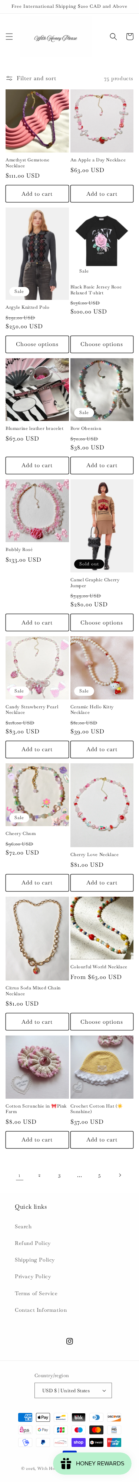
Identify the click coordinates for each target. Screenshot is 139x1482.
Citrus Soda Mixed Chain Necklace (33, 991)
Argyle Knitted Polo (27, 307)
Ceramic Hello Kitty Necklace (92, 710)
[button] (9, 36)
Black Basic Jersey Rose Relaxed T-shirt (96, 290)
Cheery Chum (21, 833)
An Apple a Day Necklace (98, 160)
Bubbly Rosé (19, 549)
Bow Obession (86, 428)
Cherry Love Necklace (94, 855)
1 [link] (20, 1174)
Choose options (37, 344)
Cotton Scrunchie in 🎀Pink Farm (36, 1109)
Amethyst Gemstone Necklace (27, 163)
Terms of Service (36, 1293)
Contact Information (41, 1310)
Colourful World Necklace (99, 967)
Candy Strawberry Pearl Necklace (32, 710)
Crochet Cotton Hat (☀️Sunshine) (96, 1109)
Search (23, 1226)
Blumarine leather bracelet (35, 428)
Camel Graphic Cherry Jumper (95, 583)
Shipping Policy (35, 1259)
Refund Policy (33, 1243)
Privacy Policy (33, 1276)
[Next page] (120, 1175)
